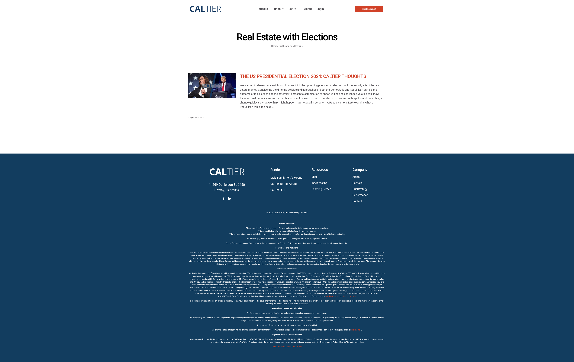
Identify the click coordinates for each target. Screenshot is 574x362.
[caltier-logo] (205, 4)
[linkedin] (229, 198)
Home (274, 46)
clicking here (356, 330)
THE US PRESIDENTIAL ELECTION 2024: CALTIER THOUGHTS (303, 76)
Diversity (303, 212)
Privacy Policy (291, 212)
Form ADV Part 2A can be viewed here (287, 347)
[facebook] (223, 198)
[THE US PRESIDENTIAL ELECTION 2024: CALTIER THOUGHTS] (212, 88)
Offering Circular (332, 296)
